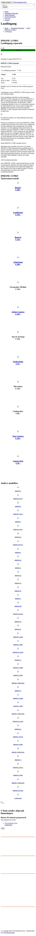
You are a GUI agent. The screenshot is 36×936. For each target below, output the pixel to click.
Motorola (3, 888)
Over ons (7, 18)
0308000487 (8, 825)
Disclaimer (4, 865)
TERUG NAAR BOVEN (9, 934)
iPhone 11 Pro (5, 917)
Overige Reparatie (10, 17)
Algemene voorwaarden (8, 863)
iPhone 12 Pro (5, 910)
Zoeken (5, 7)
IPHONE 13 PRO (10, 30)
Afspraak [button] (18, 50)
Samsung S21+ (5, 922)
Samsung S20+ (5, 927)
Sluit (3, 828)
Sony (2, 881)
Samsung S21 (5, 924)
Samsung (3, 878)
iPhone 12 (4, 908)
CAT (2, 898)
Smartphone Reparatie (11, 13)
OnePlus (3, 890)
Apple (28, 28)
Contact (7, 20)
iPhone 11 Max (5, 919)
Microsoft (4, 886)
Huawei (3, 879)
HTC (2, 883)
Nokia (3, 895)
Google (3, 897)
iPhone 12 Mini (5, 913)
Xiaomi (3, 891)
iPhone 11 (4, 915)
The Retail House (9, 932)
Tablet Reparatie (9, 15)
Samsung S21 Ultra (7, 920)
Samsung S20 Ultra (7, 926)
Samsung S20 (5, 929)
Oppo (2, 893)
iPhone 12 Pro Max (7, 912)
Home (6, 11)
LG (2, 885)
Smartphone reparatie (7, 862)
